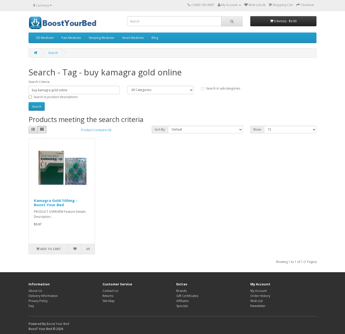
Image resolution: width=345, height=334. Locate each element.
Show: (257, 129)
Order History (260, 296)
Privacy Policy (38, 301)
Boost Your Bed (57, 324)
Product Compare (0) (96, 130)
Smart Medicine (133, 38)
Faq (31, 306)
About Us (35, 291)
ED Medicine (45, 38)
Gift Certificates (187, 296)
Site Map (109, 301)
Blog (155, 38)
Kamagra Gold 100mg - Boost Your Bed (55, 202)
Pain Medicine (71, 38)
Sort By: (160, 129)
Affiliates (182, 301)
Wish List (256, 301)
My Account (258, 291)
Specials (182, 306)
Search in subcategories (223, 88)
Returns (108, 296)
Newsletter (258, 306)
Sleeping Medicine (101, 38)
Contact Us (110, 291)
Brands (181, 291)
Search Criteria (39, 82)
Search (53, 53)
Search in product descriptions (56, 97)
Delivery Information (43, 296)
